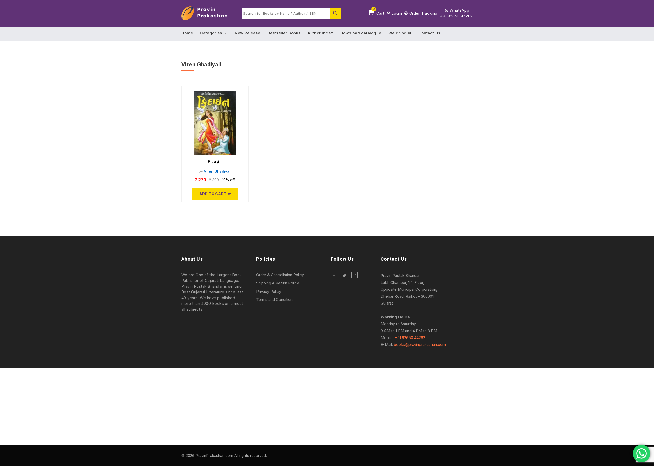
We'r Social (399, 33)
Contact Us (429, 33)
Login (396, 13)
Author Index (320, 33)
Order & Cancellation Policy (280, 274)
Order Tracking (422, 13)
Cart (378, 12)
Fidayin (215, 161)
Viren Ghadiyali (217, 171)
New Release (247, 33)
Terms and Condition (274, 299)
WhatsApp (459, 10)
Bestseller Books (284, 33)
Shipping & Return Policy (277, 283)
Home (187, 33)
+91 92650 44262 (456, 16)
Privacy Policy (268, 291)
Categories (211, 33)
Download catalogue (360, 33)
